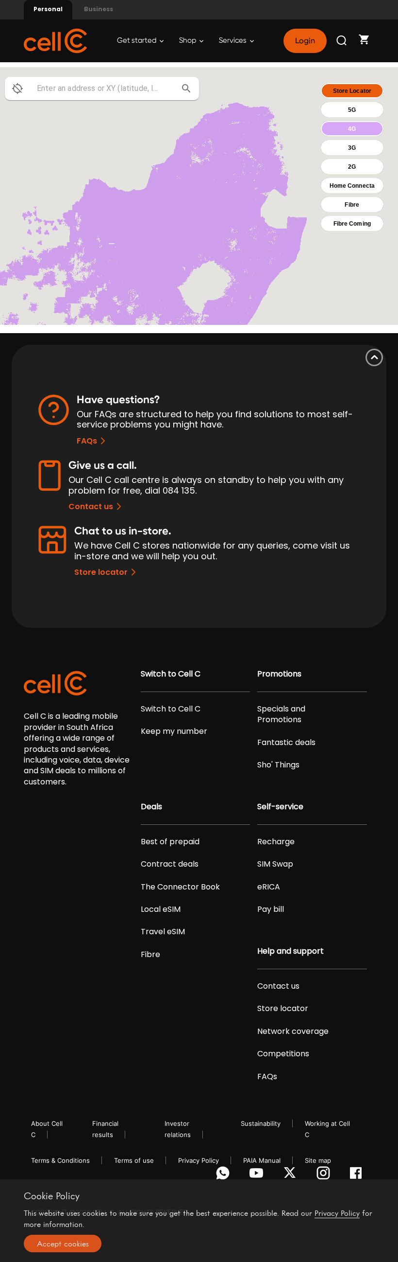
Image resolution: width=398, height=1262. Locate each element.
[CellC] (55, 40)
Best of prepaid (170, 841)
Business (98, 9)
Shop (188, 40)
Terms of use (134, 1160)
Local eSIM (161, 909)
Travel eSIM (163, 931)
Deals (151, 806)
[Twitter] (291, 1175)
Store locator (101, 572)
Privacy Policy (198, 1160)
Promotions (279, 674)
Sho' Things (278, 765)
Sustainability (261, 1123)
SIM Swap (275, 864)
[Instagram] (324, 1175)
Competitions (283, 1054)
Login (305, 41)
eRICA (268, 887)
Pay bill (270, 909)
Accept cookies (63, 1243)
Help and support (290, 951)
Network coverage (293, 1031)
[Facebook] (358, 1175)
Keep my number (174, 731)
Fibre (150, 954)
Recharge (276, 841)
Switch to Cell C (170, 674)
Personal (48, 9)
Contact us (90, 506)
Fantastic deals (286, 742)
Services (233, 40)
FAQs (87, 440)
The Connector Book (180, 887)
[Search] (342, 41)
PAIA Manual (262, 1160)
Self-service (280, 806)
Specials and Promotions (281, 714)
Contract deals (170, 864)
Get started (137, 40)
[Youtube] (257, 1175)
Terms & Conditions (60, 1160)
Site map (318, 1160)
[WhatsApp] (224, 1175)
